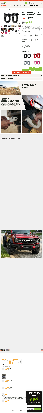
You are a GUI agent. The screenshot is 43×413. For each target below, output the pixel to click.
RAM (28, 5)
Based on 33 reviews (5, 360)
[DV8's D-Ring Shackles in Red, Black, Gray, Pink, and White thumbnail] (2, 36)
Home (2, 9)
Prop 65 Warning (8, 79)
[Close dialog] (41, 391)
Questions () (8, 366)
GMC (18, 5)
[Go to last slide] (1, 350)
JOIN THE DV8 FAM (38, 409)
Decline (21, 410)
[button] (3, 350)
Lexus (25, 5)
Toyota (21, 5)
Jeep (8, 5)
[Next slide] (42, 350)
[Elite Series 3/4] (2, 26)
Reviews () (4, 366)
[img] (7, 368)
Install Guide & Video (10, 75)
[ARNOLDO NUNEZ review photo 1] (4, 376)
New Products (4, 5)
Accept (13, 410)
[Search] (26, 3)
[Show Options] (33, 409)
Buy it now (32, 70)
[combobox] (30, 409)
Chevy (14, 5)
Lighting (36, 5)
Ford (11, 5)
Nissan (31, 5)
